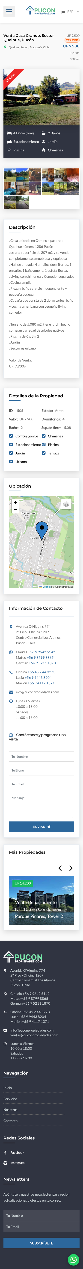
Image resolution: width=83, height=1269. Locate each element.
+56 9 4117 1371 (41, 683)
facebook (17, 1152)
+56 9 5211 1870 (42, 663)
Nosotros (10, 1109)
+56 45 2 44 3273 (41, 672)
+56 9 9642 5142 (41, 652)
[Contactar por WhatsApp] (73, 1260)
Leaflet (46, 586)
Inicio (7, 1088)
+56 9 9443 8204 (38, 677)
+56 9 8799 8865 (40, 657)
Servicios (10, 1099)
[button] (48, 531)
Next (68, 867)
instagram (17, 1163)
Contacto (10, 1121)
